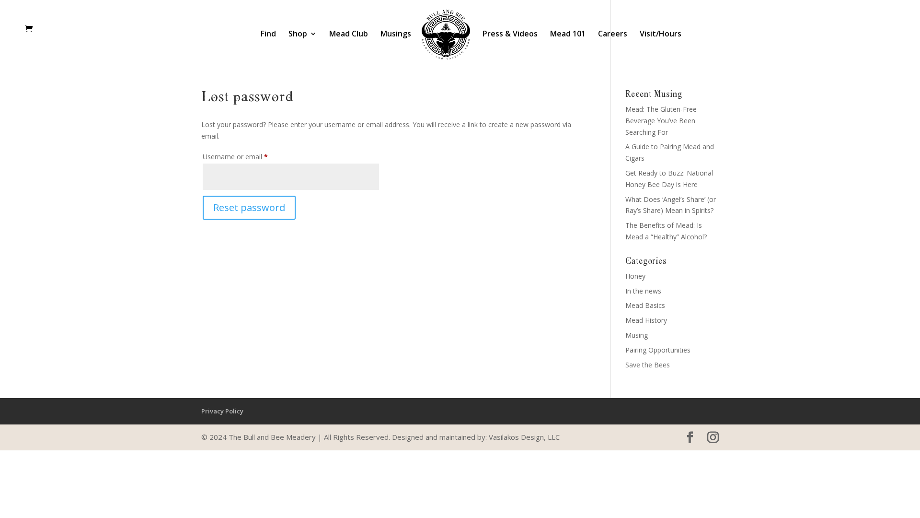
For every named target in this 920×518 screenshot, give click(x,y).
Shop (297, 34)
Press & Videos (510, 34)
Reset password (249, 207)
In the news (643, 290)
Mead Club (348, 34)
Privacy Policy (222, 411)
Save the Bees (647, 364)
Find (268, 34)
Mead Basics (645, 305)
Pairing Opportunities (657, 349)
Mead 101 (568, 34)
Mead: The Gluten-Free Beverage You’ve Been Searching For (661, 121)
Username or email (249, 156)
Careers (612, 34)
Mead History (646, 320)
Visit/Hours (660, 34)
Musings (395, 34)
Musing (636, 335)
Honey (635, 276)
